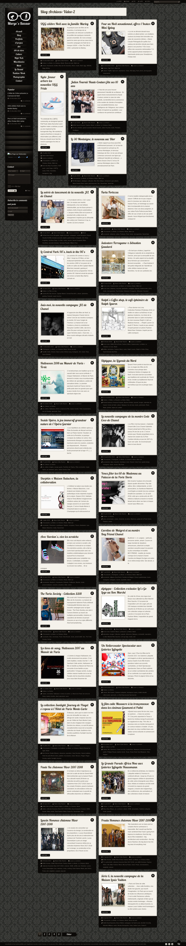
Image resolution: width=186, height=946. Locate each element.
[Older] (69, 934)
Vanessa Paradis (64, 243)
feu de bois (131, 405)
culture (105, 70)
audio (141, 1)
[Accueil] (19, 31)
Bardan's (52, 582)
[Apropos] (19, 42)
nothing (69, 868)
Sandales (53, 170)
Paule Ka (70, 811)
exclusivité (141, 634)
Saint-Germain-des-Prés (110, 352)
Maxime (78, 582)
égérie (65, 238)
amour (44, 65)
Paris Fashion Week (61, 811)
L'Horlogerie (45, 349)
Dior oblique (100, 181)
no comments (26, 101)
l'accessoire (67, 755)
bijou (112, 462)
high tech (115, 70)
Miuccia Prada (127, 864)
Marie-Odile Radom (62, 60)
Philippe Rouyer (111, 752)
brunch (54, 293)
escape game (58, 467)
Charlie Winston (54, 753)
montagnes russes (132, 692)
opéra (56, 469)
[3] (49, 934)
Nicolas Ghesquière (123, 925)
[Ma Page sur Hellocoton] (17, 154)
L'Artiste (110, 400)
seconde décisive (54, 243)
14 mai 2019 (46, 232)
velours (111, 867)
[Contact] (19, 80)
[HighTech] (19, 58)
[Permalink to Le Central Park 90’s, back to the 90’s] (62, 251)
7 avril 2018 (106, 572)
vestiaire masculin (60, 871)
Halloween (57, 693)
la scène (127, 519)
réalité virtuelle (142, 692)
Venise (49, 639)
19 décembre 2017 (108, 687)
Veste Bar (110, 183)
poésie (109, 407)
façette (44, 811)
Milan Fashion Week (116, 864)
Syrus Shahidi (46, 354)
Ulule (65, 585)
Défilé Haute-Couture (79, 125)
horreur (62, 693)
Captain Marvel (61, 293)
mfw (108, 864)
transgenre (45, 173)
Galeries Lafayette (120, 692)
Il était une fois (121, 749)
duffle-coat (77, 866)
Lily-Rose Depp (52, 240)
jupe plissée (114, 181)
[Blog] (19, 35)
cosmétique (59, 525)
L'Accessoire (46, 160)
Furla (127, 234)
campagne (73, 235)
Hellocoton (24, 157)
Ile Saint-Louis (136, 923)
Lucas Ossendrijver (47, 868)
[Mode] (19, 65)
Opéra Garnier (63, 469)
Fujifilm (110, 70)
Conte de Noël (112, 405)
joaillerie (61, 755)
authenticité (108, 862)
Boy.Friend (118, 577)
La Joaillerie (61, 748)
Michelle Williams (108, 925)
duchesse (55, 636)
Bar (50, 293)
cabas (117, 234)
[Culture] (19, 54)
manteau (60, 868)
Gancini (137, 288)
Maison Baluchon (47, 528)
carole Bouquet (81, 235)
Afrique (112, 809)
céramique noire (124, 462)
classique (84, 181)
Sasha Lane (137, 925)
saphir (49, 758)
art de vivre (106, 288)
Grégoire (65, 582)
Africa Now (106, 809)
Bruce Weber (120, 923)
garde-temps (71, 238)
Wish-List (76, 63)
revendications (144, 864)
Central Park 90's (71, 293)
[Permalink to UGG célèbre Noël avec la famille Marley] (64, 23)
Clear (28, 190)
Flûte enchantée (80, 467)
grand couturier (87, 127)
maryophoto (15, 157)
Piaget (83, 755)
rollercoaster (106, 695)
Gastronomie (114, 286)
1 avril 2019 (106, 229)
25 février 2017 (46, 861)
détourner (129, 634)
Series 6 (143, 925)
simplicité (52, 871)
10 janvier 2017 (107, 918)
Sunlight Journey (56, 758)
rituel (57, 696)
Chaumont (52, 525)
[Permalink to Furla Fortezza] (110, 191)
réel (48, 871)
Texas (127, 752)
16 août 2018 (107, 514)
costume (66, 866)
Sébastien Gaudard (142, 291)
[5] (59, 934)
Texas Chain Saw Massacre (138, 752)
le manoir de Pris (64, 408)
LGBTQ (55, 168)
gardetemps (142, 577)
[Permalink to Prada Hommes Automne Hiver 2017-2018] (126, 819)
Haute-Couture (96, 127)
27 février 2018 (107, 629)
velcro (69, 585)
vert (134, 636)
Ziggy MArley (46, 68)
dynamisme (135, 809)
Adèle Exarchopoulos (109, 923)
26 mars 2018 (46, 577)
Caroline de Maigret (128, 577)
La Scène (52, 406)
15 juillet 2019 (46, 153)
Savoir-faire (103, 183)
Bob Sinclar (45, 753)
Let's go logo (124, 636)
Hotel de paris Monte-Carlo (50, 755)
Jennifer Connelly (146, 923)
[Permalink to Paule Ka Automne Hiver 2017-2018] (61, 766)
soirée (110, 521)
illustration (83, 525)
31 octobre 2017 (47, 688)
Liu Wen (60, 240)
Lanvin (89, 866)
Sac (98, 183)
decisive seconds (57, 238)
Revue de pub (69, 63)
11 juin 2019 (76, 176)
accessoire (106, 234)
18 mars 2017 (46, 804)
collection (90, 181)
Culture (44, 63)
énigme (51, 467)
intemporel (108, 181)
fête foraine (111, 692)
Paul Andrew (119, 291)
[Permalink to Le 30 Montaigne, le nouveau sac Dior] (93, 138)
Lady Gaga (49, 168)
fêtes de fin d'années (65, 65)
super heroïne (57, 296)
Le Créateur (56, 63)
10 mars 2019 (46, 288)
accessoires (106, 462)
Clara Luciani (60, 352)
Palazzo (105, 521)
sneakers (61, 585)
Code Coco (138, 462)
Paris (87, 352)
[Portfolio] (19, 39)
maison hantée (74, 408)
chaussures (50, 65)
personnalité (78, 636)
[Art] (19, 46)
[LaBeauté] (19, 69)
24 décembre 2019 (15, 98)
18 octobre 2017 (108, 744)
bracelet (116, 462)
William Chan (74, 243)
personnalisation (47, 585)
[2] (45, 934)
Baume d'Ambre (128, 402)
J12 (83, 238)
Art (43, 406)
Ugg (85, 65)
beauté (136, 402)
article (120, 1)
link (134, 1)
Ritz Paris (121, 464)
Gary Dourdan (76, 753)
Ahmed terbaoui (107, 402)
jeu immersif (50, 469)
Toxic (59, 411)
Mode (62, 63)
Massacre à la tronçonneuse (142, 749)
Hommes (83, 866)
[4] (54, 934)
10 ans (75, 127)
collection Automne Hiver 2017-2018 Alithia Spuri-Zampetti (63, 809)
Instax (127, 70)
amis (104, 519)
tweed (129, 579)
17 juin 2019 (76, 122)
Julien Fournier (106, 127)
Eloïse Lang (67, 352)
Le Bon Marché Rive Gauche (111, 636)
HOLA (73, 65)
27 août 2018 (46, 462)
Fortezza (122, 234)
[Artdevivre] (19, 50)
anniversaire (110, 519)
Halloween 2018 (54, 408)
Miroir (48, 811)
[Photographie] (19, 77)
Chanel (89, 235)
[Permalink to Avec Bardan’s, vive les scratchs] (59, 536)
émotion (80, 127)
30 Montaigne (77, 181)
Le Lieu (54, 291)
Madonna (133, 519)
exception (131, 288)
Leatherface (129, 749)
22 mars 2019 (107, 283)
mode (77, 65)
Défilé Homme (46, 863)
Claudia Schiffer (46, 238)
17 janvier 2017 (107, 857)
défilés (105, 349)
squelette (124, 579)
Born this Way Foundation (50, 165)
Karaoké (49, 296)
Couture (83, 809)
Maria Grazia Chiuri (78, 183)
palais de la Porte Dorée (144, 519)
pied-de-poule (93, 183)
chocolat (118, 288)
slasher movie (121, 752)
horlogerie (78, 238)
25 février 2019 (107, 341)
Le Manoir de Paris (76, 693)
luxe (88, 525)
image (127, 1)
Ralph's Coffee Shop (142, 349)
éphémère (125, 288)
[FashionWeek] (19, 73)
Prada (137, 864)
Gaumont (113, 749)
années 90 (45, 293)
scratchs (55, 585)
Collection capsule (120, 634)
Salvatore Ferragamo (130, 291)
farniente (121, 519)
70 (104, 862)
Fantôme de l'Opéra (69, 467)
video (148, 1)
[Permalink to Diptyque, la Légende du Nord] (118, 360)
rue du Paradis (46, 411)
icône (150, 288)
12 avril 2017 (107, 804)
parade (109, 811)
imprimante (122, 70)
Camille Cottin (46, 352)
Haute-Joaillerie (85, 753)
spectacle (54, 411)
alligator (112, 577)
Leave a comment (77, 60)
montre (70, 240)
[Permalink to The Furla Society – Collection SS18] (61, 593)
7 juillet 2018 (46, 520)
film (109, 749)
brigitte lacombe (64, 235)
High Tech (111, 68)
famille (56, 65)
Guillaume (72, 582)
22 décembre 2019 (15, 111)
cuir (136, 862)
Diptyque (124, 405)
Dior (95, 181)
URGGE (89, 65)
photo (141, 70)
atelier (44, 809)
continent (119, 809)
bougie (141, 402)
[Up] (179, 943)
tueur (67, 696)
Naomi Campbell (77, 240)
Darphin (66, 525)
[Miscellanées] (19, 61)
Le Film (49, 291)
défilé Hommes (142, 862)
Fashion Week (90, 125)
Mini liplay (133, 70)
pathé (105, 752)
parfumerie (142, 405)
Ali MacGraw (45, 235)
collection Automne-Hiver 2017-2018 (53, 866)
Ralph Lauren (132, 349)
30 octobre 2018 (47, 403)
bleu (50, 636)
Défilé (129, 809)
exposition (148, 634)
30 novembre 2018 (108, 397)
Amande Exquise (118, 402)
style (82, 811)
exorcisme (50, 693)
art (43, 408)
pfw (86, 868)
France (77, 525)
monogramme (138, 234)
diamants (62, 753)
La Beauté (116, 400)
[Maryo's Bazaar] (19, 25)
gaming (44, 296)
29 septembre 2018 (109, 457)
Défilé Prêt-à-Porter (115, 344)
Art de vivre (106, 286)
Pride (47, 170)
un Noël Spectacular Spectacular (126, 695)
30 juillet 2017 (46, 745)
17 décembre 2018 (48, 346)
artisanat (112, 234)
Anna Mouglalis (54, 235)
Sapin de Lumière (117, 407)
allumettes (106, 634)
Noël (81, 65)
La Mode (50, 63)
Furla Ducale (66, 636)
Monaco (78, 755)
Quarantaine (87, 408)
